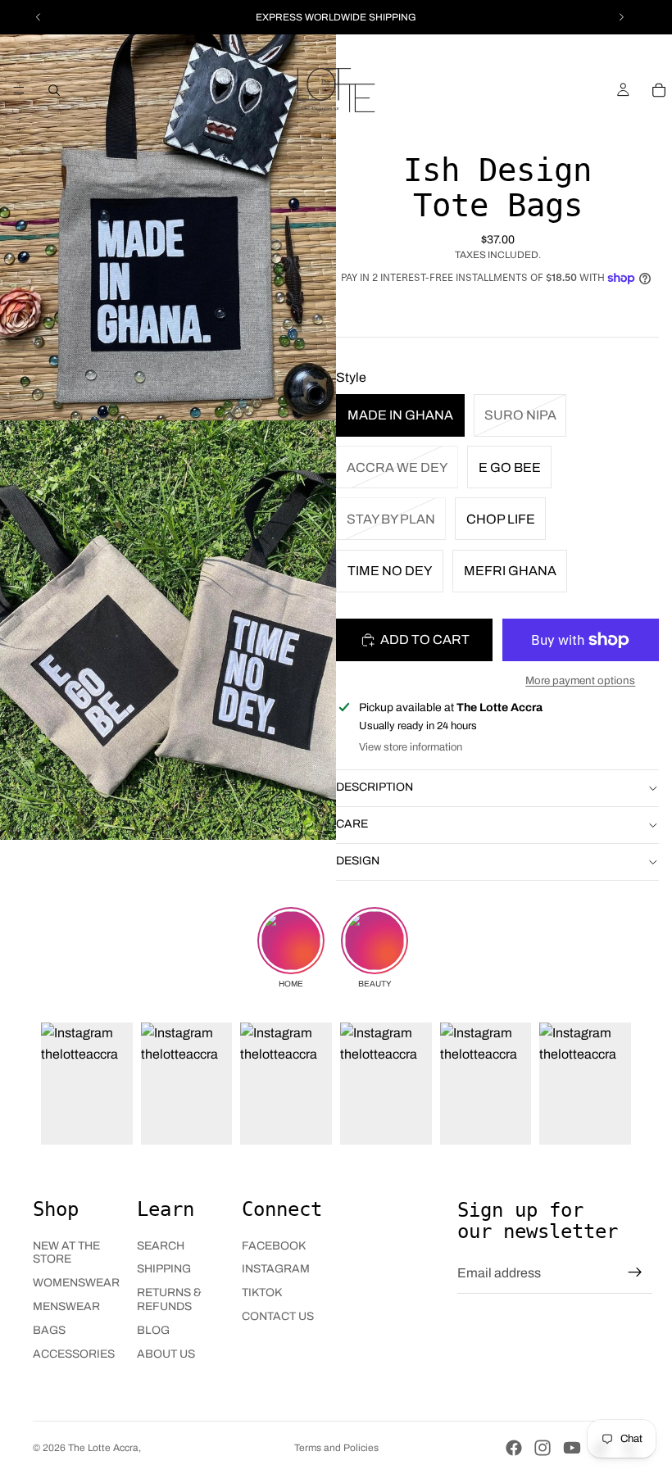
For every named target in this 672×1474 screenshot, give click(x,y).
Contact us (278, 1316)
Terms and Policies (336, 1448)
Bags (49, 1330)
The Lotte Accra (103, 1448)
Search (160, 1246)
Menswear (66, 1306)
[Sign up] (635, 1272)
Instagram (276, 1269)
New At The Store (66, 1253)
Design (357, 861)
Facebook (274, 1246)
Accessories (74, 1354)
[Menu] (19, 90)
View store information (410, 747)
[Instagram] (542, 1448)
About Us (166, 1354)
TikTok (262, 1292)
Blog (153, 1330)
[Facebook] (514, 1448)
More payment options (580, 680)
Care (352, 824)
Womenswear (76, 1283)
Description (374, 787)
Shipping (164, 1269)
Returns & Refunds (169, 1299)
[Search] (54, 90)
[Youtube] (572, 1448)
